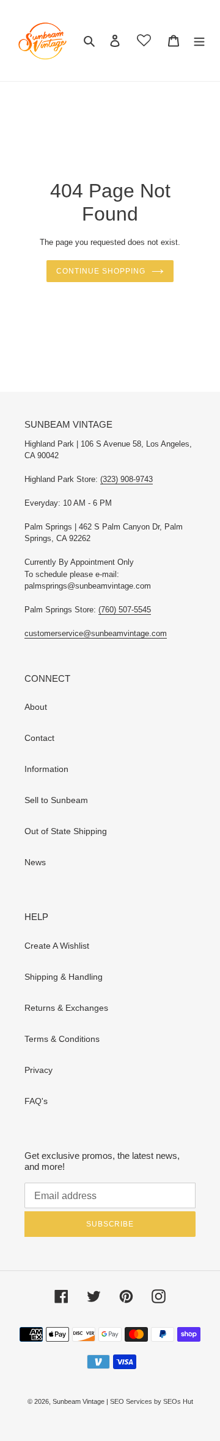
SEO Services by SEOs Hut (151, 1401)
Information (46, 769)
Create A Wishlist (56, 946)
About (35, 707)
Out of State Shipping (65, 831)
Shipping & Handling (63, 977)
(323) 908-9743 (126, 479)
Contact (39, 738)
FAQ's (36, 1101)
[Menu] (199, 40)
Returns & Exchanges (66, 1008)
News (35, 862)
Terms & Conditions (62, 1039)
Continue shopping (100, 271)
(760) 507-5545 (124, 609)
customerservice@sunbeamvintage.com (95, 633)
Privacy (38, 1070)
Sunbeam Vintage (79, 1401)
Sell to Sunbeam (56, 800)
